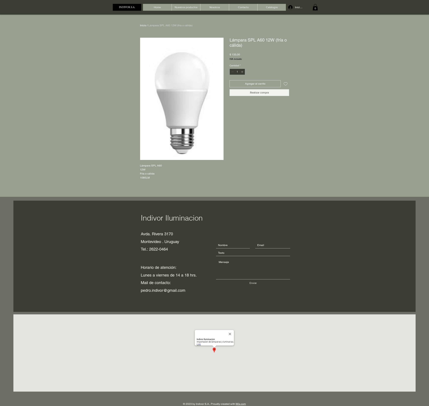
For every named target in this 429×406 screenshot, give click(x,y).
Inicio (143, 25)
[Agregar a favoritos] (285, 83)
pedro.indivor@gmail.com (163, 290)
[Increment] (242, 72)
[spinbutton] (237, 72)
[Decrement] (232, 72)
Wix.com (241, 403)
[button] (315, 7)
